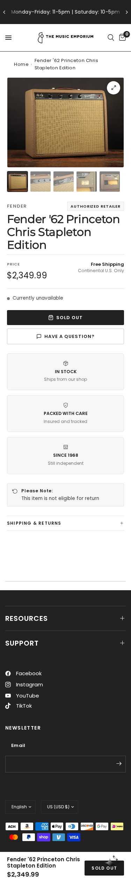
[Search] (111, 37)
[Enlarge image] (113, 87)
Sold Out (69, 317)
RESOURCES (26, 618)
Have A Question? (69, 336)
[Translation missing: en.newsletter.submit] (119, 763)
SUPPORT (22, 643)
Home (21, 64)
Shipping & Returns (34, 523)
